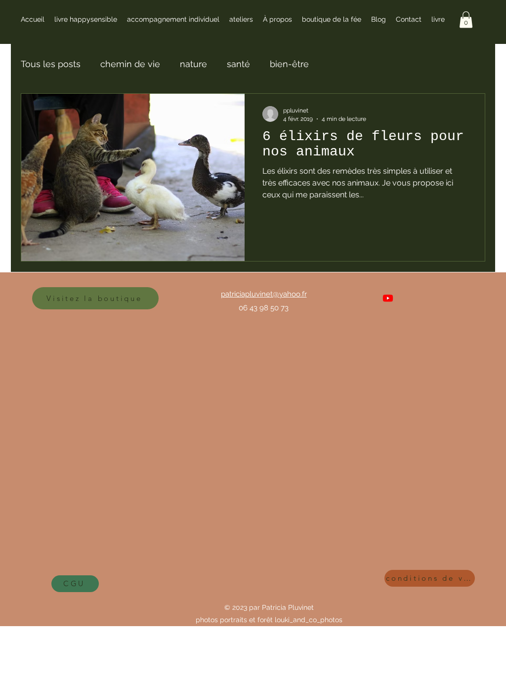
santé (238, 64)
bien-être (289, 64)
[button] (466, 19)
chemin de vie (130, 64)
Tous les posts (51, 64)
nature (193, 64)
